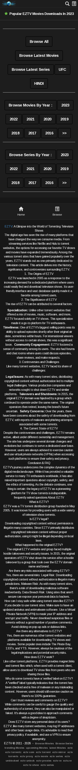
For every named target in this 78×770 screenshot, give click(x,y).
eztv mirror (59, 752)
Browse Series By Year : (30, 155)
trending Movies (14, 747)
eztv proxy (26, 756)
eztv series (56, 756)
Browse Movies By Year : (30, 105)
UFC (62, 69)
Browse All (39, 41)
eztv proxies (43, 760)
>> (64, 133)
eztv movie (41, 756)
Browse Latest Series (31, 69)
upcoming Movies (37, 747)
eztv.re (67, 760)
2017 (32, 133)
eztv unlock (27, 760)
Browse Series (64, 743)
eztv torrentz (13, 752)
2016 (49, 133)
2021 (30, 119)
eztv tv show (31, 765)
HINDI (39, 83)
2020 (47, 119)
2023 (65, 105)
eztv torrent (43, 752)
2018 (15, 133)
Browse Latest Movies (38, 55)
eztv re (57, 760)
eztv (70, 747)
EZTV (8, 226)
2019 (64, 119)
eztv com (28, 752)
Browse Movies (44, 743)
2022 (14, 119)
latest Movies (57, 747)
